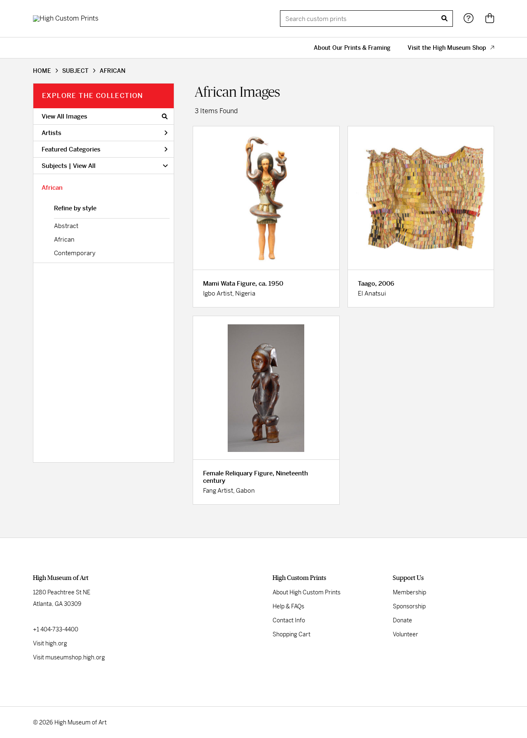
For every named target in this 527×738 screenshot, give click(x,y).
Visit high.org (50, 643)
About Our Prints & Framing (352, 47)
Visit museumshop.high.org (69, 657)
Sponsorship (409, 606)
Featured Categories (71, 149)
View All (84, 166)
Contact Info (289, 620)
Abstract (66, 226)
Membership (409, 592)
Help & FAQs (288, 606)
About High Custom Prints (306, 592)
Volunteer (405, 634)
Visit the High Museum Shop (447, 47)
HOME (42, 70)
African (52, 187)
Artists (51, 133)
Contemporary (75, 253)
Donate (402, 620)
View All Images (64, 116)
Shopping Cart (291, 634)
